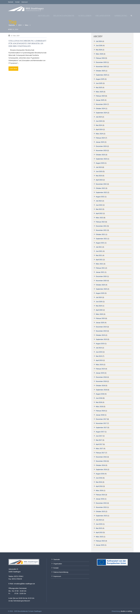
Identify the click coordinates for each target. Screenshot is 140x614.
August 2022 (100, 196)
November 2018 (101, 381)
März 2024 (99, 134)
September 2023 (101, 159)
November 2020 (101, 280)
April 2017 (99, 444)
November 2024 (101, 104)
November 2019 (101, 331)
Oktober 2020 (100, 285)
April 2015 (99, 532)
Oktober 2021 (100, 234)
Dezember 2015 (101, 503)
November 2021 (101, 230)
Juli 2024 (99, 117)
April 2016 (99, 486)
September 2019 (101, 339)
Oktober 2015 (100, 511)
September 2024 (101, 113)
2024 (20, 25)
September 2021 (101, 238)
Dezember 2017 (101, 419)
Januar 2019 (100, 373)
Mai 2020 (99, 306)
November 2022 (101, 184)
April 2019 (99, 360)
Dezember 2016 (101, 457)
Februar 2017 (100, 453)
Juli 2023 (99, 167)
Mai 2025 (99, 87)
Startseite (10, 2)
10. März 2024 (15, 35)
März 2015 (99, 537)
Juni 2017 (99, 436)
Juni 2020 (99, 301)
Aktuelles (43, 16)
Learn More (13, 68)
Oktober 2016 (100, 465)
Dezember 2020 (101, 276)
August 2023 (100, 163)
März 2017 (99, 448)
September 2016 (101, 469)
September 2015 (101, 516)
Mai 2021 (99, 255)
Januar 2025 (100, 100)
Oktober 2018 (100, 385)
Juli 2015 (99, 520)
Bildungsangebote (63, 16)
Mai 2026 (99, 50)
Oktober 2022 (100, 188)
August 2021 (100, 243)
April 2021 (99, 259)
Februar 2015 (100, 541)
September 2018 (101, 390)
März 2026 (99, 54)
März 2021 (99, 264)
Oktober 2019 (100, 335)
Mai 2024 (99, 125)
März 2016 (99, 490)
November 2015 (101, 507)
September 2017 (101, 427)
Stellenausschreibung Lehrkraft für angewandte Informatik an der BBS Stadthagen (27, 43)
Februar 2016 (100, 495)
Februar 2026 (100, 58)
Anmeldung (120, 16)
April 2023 (99, 180)
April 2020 (99, 310)
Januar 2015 (100, 545)
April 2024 (99, 129)
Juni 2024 (99, 121)
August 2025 (100, 79)
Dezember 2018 (101, 377)
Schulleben (84, 16)
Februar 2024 (100, 138)
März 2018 (99, 406)
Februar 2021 (100, 268)
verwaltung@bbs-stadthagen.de (24, 584)
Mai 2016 (99, 482)
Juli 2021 (99, 247)
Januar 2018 (100, 415)
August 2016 (100, 474)
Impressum (25, 2)
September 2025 (101, 75)
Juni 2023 (99, 171)
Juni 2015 (99, 524)
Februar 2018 (100, 411)
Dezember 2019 (101, 327)
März (26, 25)
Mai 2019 (99, 356)
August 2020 (100, 293)
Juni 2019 (99, 352)
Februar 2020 (100, 318)
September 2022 (101, 192)
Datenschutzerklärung (60, 572)
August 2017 (100, 432)
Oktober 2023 (100, 155)
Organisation (102, 16)
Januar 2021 (100, 272)
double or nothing (126, 611)
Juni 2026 (99, 45)
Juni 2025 (99, 83)
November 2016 (101, 461)
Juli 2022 (99, 201)
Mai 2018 (99, 402)
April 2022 (99, 213)
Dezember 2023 (101, 146)
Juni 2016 (99, 478)
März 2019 (99, 364)
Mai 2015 (99, 528)
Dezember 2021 (101, 226)
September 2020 (101, 289)
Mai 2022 (99, 209)
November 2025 (101, 66)
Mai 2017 (99, 440)
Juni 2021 (99, 251)
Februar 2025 (100, 96)
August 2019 (100, 343)
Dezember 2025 (101, 62)
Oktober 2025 (100, 71)
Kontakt (17, 2)
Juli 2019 (99, 348)
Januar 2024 (100, 142)
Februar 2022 (100, 222)
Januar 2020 (100, 322)
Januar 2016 (100, 499)
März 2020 (99, 314)
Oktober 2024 (100, 108)
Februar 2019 (100, 369)
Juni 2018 (99, 398)
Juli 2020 (99, 297)
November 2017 (101, 423)
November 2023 (101, 150)
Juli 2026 (99, 41)
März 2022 (99, 217)
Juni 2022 (99, 205)
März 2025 (99, 92)
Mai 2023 (99, 176)
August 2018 (100, 394)
